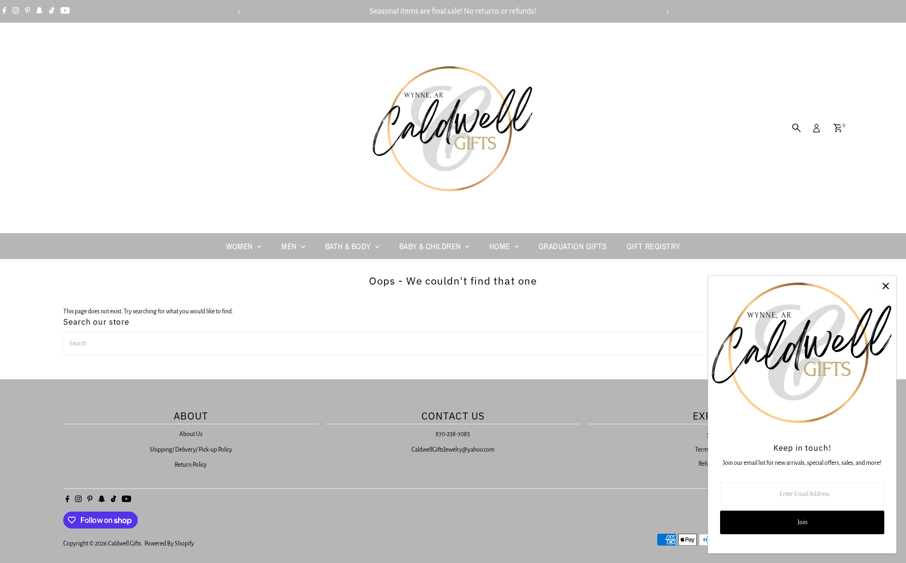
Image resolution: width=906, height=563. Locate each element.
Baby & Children (431, 246)
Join (802, 522)
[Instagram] (15, 11)
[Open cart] (838, 128)
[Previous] (239, 11)
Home (500, 246)
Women (240, 246)
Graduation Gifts (572, 246)
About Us (190, 434)
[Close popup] (885, 286)
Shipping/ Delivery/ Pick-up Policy (191, 449)
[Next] (667, 11)
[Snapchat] (39, 11)
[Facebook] (4, 11)
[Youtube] (65, 11)
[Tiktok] (52, 11)
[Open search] (796, 128)
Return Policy (191, 465)
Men (290, 246)
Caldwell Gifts (124, 543)
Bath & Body (349, 246)
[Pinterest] (28, 11)
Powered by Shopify (169, 543)
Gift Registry (653, 246)
